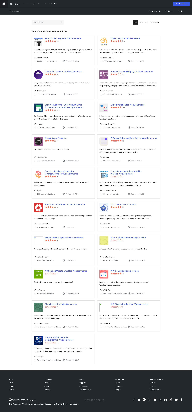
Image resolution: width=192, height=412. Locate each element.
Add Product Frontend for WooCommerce (65, 204)
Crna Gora (33, 400)
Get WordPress (181, 4)
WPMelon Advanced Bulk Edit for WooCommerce (134, 138)
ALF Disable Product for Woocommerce (129, 304)
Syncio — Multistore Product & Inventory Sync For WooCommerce (61, 172)
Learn (81, 379)
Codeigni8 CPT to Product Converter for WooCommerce (59, 338)
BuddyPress (155, 390)
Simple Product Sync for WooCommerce (64, 237)
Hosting (12, 386)
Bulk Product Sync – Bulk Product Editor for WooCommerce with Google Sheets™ (64, 106)
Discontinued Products (55, 138)
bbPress (154, 386)
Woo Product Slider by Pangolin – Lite (128, 237)
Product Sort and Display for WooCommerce (132, 71)
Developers (83, 386)
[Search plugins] (61, 22)
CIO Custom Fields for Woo (123, 204)
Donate (118, 386)
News (11, 383)
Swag (118, 390)
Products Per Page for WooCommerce (63, 38)
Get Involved (119, 379)
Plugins (46, 386)
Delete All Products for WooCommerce (63, 71)
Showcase (48, 379)
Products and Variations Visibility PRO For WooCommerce (126, 172)
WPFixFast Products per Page (125, 271)
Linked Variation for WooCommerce (127, 105)
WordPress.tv (85, 390)
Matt (152, 383)
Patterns (47, 390)
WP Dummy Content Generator (125, 38)
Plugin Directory (15, 11)
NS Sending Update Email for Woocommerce (66, 271)
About (11, 379)
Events (117, 383)
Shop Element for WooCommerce (61, 304)
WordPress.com (156, 379)
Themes (47, 383)
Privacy (11, 390)
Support (82, 383)
